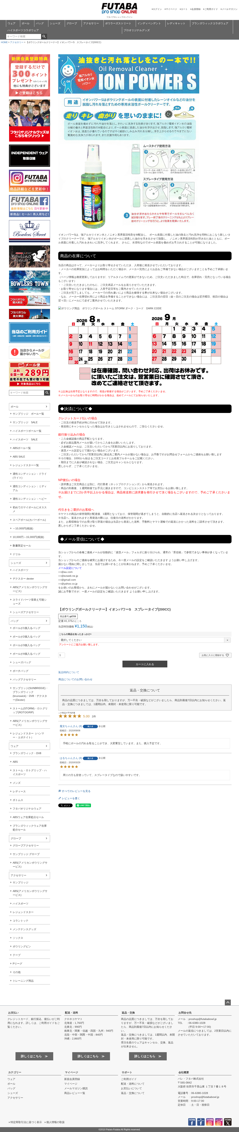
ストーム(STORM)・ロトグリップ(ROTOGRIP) (30, 710)
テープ (17, 954)
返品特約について (68, 672)
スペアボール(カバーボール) (29, 519)
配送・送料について (133, 1083)
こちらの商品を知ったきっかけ (76, 634)
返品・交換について (133, 1093)
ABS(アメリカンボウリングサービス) (30, 589)
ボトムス (18, 799)
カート (184, 9)
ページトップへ (228, 1003)
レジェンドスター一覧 (26, 465)
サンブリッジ (20, 882)
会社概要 (184, 1072)
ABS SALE (19, 456)
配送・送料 (71, 1012)
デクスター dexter (23, 578)
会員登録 (196, 9)
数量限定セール (22, 545)
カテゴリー (14, 1072)
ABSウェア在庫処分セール (28, 817)
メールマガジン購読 (76, 1088)
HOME (4, 42)
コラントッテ (20, 920)
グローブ (71, 23)
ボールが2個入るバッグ (26, 636)
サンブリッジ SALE (25, 422)
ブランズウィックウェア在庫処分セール (30, 827)
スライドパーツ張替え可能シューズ (30, 601)
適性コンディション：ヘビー (30, 498)
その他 (17, 972)
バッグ (40, 23)
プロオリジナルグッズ (137, 30)
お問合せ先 (185, 1012)
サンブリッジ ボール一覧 (28, 413)
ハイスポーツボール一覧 (27, 430)
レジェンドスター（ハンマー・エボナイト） (28, 735)
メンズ (17, 782)
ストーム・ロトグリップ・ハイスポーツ (30, 772)
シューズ (55, 23)
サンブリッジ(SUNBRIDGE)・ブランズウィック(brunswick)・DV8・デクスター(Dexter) (30, 694)
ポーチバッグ (20, 670)
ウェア (11, 23)
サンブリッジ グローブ (26, 854)
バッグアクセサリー (24, 679)
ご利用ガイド (211, 9)
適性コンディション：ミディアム (30, 488)
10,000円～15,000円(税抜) (28, 537)
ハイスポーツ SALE (25, 439)
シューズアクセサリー (26, 612)
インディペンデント (149, 23)
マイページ (171, 9)
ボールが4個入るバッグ (26, 653)
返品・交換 (128, 1012)
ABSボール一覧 (22, 448)
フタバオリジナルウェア (27, 808)
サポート (127, 1072)
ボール (26, 23)
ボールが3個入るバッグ (26, 645)
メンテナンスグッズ (24, 929)
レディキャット (176, 23)
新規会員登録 (72, 1079)
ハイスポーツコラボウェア (23, 30)
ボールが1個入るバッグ (26, 628)
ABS (15, 761)
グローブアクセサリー (26, 845)
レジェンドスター (23, 912)
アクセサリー (91, 23)
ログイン (157, 9)
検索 (44, 36)
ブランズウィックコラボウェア (210, 23)
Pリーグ (17, 963)
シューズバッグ (22, 662)
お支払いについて (131, 1088)
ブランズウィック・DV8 (27, 753)
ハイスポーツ (20, 570)
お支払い (13, 1012)
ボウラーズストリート (118, 23)
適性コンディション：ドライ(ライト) (30, 475)
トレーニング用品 (23, 980)
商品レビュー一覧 (74, 1093)
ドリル (17, 554)
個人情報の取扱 (55, 1122)
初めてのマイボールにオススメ (30, 509)
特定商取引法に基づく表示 (26, 1122)
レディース (19, 791)
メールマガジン (230, 9)
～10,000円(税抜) (23, 528)
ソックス (18, 937)
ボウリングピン (22, 946)
